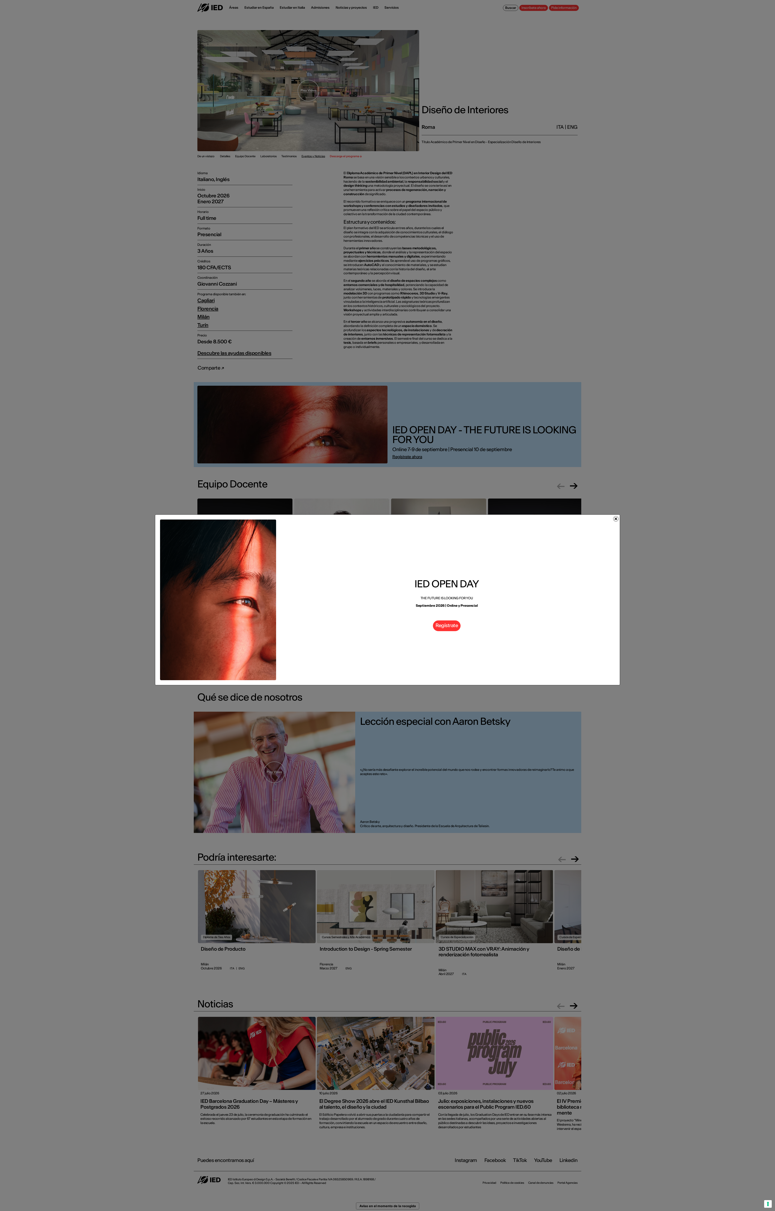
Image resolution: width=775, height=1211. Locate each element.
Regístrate (447, 625)
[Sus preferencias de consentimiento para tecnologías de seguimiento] (768, 1204)
